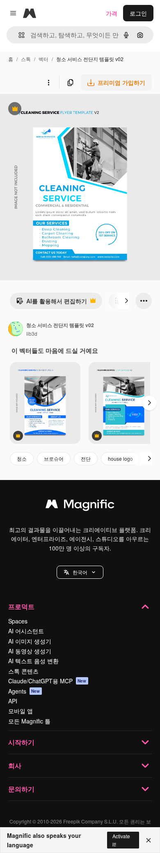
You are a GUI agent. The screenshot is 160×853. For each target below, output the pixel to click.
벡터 (43, 58)
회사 (14, 765)
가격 (111, 13)
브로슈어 (54, 458)
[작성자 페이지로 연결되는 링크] (15, 329)
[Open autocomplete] (18, 35)
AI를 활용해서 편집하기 (51, 303)
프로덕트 (21, 606)
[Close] (148, 840)
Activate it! (121, 840)
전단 (86, 458)
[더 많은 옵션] (48, 82)
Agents (24, 691)
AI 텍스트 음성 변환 (33, 661)
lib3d (31, 333)
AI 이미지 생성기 (29, 641)
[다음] (126, 301)
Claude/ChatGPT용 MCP (47, 681)
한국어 (80, 572)
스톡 (26, 58)
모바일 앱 (20, 711)
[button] (80, 572)
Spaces (17, 621)
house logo (120, 458)
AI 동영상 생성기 (29, 651)
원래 (47, 109)
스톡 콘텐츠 (23, 671)
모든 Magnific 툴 (29, 721)
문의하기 (21, 789)
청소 (22, 458)
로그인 (138, 13)
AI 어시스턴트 (26, 631)
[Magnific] (80, 506)
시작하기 (21, 742)
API (12, 701)
